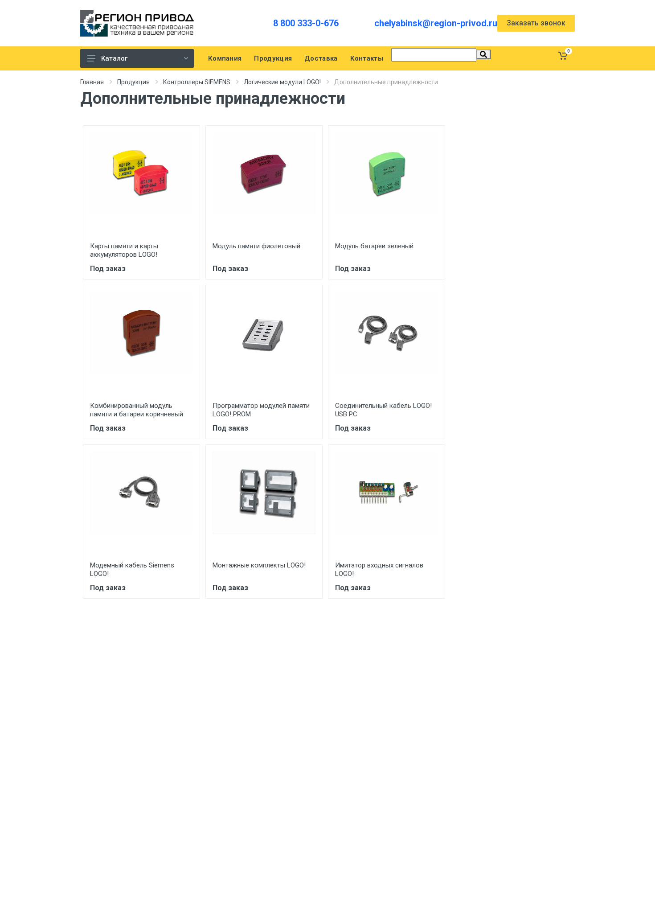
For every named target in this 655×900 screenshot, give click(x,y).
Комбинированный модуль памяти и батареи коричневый (136, 410)
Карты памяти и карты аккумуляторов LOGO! (124, 250)
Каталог (114, 58)
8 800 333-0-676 (306, 23)
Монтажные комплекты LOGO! (259, 565)
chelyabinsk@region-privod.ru (435, 23)
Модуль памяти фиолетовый (256, 246)
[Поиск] (483, 54)
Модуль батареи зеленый (374, 246)
